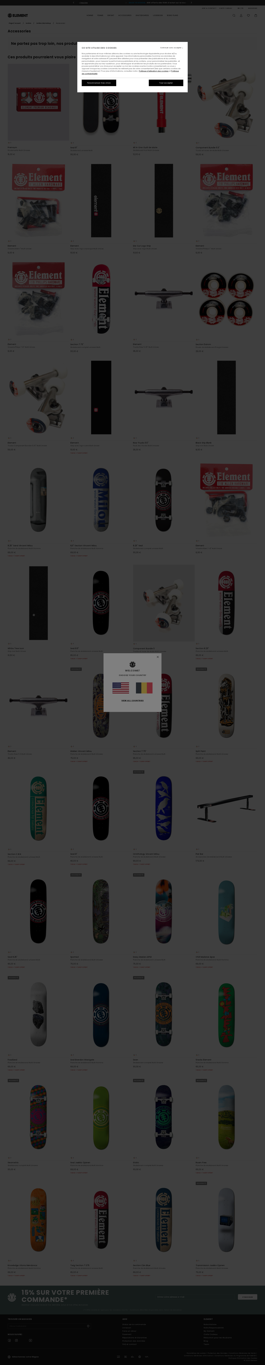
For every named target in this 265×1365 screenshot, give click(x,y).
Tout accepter (166, 83)
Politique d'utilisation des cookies (154, 71)
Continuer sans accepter (170, 48)
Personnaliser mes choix (99, 83)
